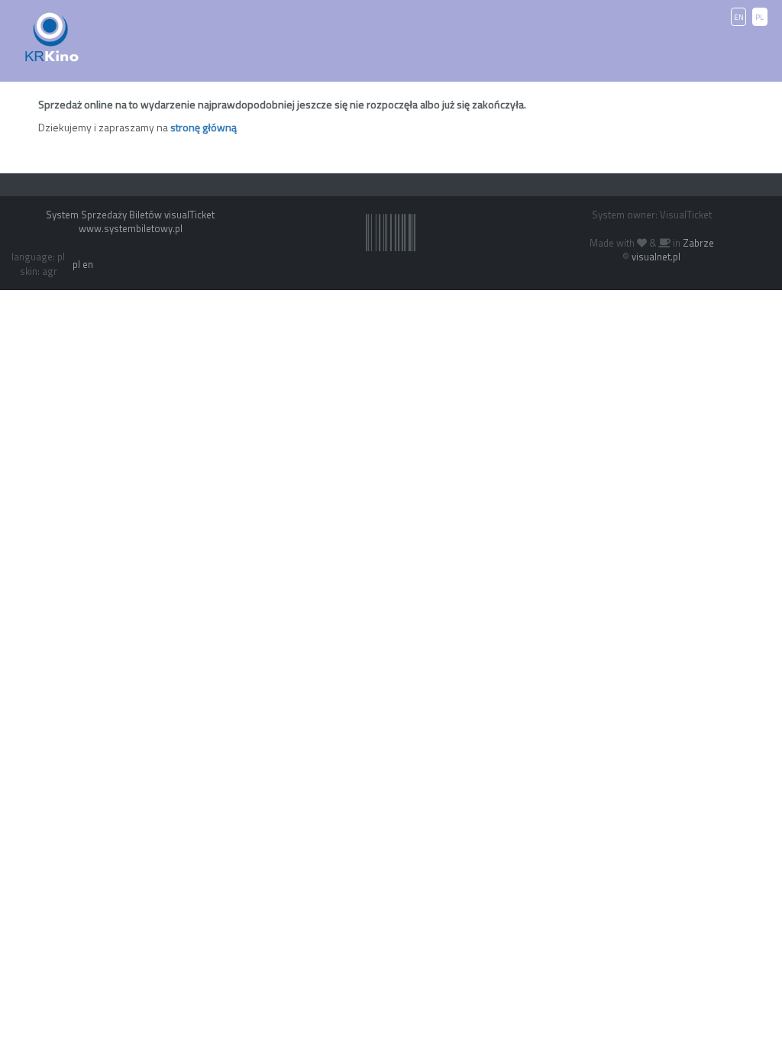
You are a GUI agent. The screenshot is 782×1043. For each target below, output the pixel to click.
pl (76, 264)
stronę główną (203, 127)
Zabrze (698, 242)
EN (739, 17)
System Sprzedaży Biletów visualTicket (130, 214)
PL (759, 17)
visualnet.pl (656, 256)
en (87, 264)
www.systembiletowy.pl (131, 228)
